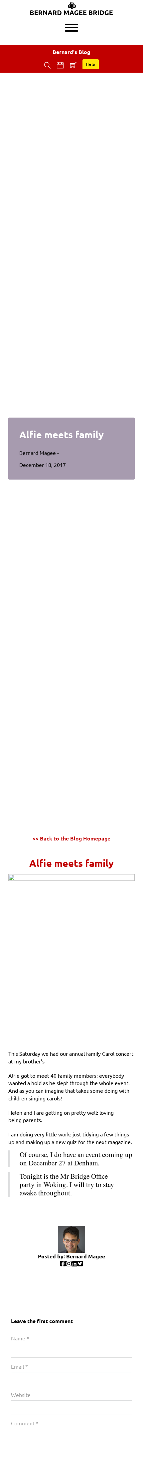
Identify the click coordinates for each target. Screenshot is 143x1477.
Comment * (25, 1423)
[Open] (71, 28)
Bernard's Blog (71, 51)
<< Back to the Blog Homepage (71, 838)
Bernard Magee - (39, 452)
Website (21, 1394)
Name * (20, 1338)
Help (90, 64)
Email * (19, 1366)
